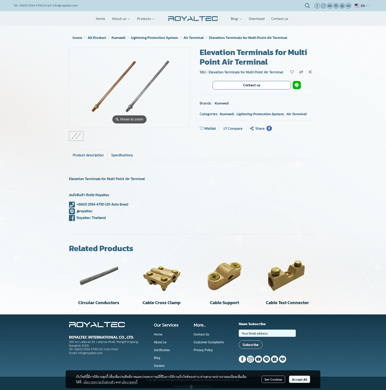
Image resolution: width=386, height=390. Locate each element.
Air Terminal (193, 37)
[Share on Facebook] (269, 128)
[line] (336, 5)
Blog (157, 358)
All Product (97, 37)
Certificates (162, 350)
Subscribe (251, 344)
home (77, 37)
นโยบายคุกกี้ (129, 382)
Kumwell (118, 37)
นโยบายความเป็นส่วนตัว (99, 382)
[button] (307, 5)
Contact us (251, 85)
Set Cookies (273, 379)
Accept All (299, 379)
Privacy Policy (203, 350)
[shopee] (342, 5)
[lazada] (348, 5)
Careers (159, 365)
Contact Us (201, 334)
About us (160, 342)
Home (158, 334)
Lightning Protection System (154, 37)
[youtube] (329, 5)
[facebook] (317, 5)
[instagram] (323, 5)
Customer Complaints (209, 342)
